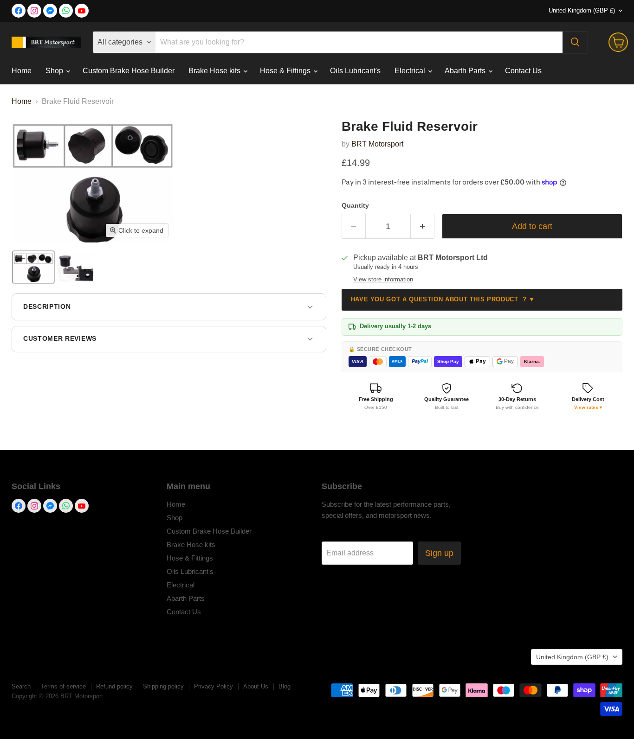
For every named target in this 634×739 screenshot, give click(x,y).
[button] (33, 267)
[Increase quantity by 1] (422, 226)
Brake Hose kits (215, 71)
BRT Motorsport (377, 144)
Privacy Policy (213, 686)
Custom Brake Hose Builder (129, 71)
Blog (284, 686)
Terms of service (63, 686)
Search (21, 686)
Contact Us (523, 71)
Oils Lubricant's (355, 71)
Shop (55, 71)
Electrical (411, 71)
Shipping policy (163, 686)
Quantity (355, 205)
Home (22, 71)
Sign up (439, 553)
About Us (255, 686)
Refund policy (114, 686)
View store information (383, 279)
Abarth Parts (466, 71)
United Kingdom (582, 10)
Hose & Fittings (286, 71)
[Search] (575, 42)
